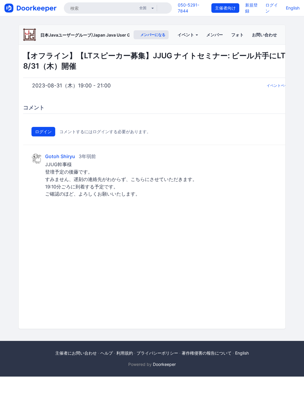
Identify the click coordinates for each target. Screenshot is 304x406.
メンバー (214, 34)
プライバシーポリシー (157, 352)
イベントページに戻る (284, 85)
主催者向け (225, 7)
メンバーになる (152, 34)
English (293, 7)
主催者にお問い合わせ (76, 352)
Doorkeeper (164, 364)
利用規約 (124, 352)
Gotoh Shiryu (60, 156)
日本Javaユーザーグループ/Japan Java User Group (90, 34)
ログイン (43, 131)
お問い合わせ (264, 34)
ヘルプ (106, 352)
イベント (186, 34)
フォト (237, 34)
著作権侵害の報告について (207, 352)
